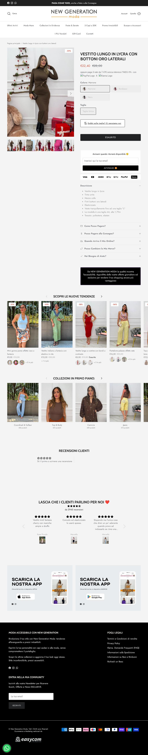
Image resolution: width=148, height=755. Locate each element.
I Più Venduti (60, 33)
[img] (74, 506)
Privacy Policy (113, 643)
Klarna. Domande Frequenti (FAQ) (123, 647)
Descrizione (86, 185)
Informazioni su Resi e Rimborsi (122, 657)
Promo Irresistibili (110, 25)
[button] (24, 526)
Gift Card (76, 33)
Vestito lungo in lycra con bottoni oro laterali (39, 43)
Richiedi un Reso (115, 661)
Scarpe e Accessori (132, 25)
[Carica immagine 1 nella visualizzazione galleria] (40, 92)
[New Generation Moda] (74, 13)
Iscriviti (16, 705)
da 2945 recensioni (74, 509)
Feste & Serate (72, 25)
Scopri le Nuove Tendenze (74, 296)
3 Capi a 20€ (90, 25)
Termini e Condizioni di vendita (122, 638)
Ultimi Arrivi (12, 25)
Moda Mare (29, 25)
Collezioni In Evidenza (50, 25)
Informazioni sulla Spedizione (121, 652)
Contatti (89, 33)
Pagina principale (13, 43)
